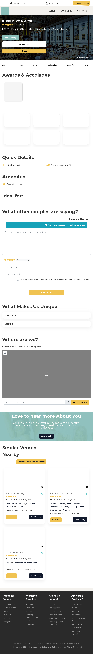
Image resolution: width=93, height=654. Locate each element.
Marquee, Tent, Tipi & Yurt (72, 507)
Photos (20, 65)
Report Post (83, 58)
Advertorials (76, 628)
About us (18, 643)
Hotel (5, 611)
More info (11, 517)
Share (24, 51)
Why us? (87, 65)
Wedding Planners (33, 621)
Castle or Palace (13, 504)
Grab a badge (76, 624)
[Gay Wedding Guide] (5, 14)
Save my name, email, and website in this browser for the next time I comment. (55, 280)
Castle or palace (9, 608)
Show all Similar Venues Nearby (31, 462)
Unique (21, 507)
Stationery (30, 624)
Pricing (74, 608)
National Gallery (15, 493)
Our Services (76, 611)
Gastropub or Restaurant (25, 563)
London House (14, 552)
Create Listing (77, 604)
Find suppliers (54, 608)
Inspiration (82, 11)
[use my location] (68, 402)
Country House (9, 604)
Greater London (61, 29)
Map (35, 65)
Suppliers (66, 11)
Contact (27, 643)
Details (4, 65)
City (22, 29)
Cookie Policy (73, 643)
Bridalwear (30, 608)
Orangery (54, 510)
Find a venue (54, 604)
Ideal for (70, 65)
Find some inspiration (57, 611)
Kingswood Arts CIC (61, 493)
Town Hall (7, 615)
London (48, 29)
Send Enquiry (10, 38)
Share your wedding (57, 618)
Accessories (30, 604)
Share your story (55, 615)
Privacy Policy (59, 643)
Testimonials (52, 65)
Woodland (7, 618)
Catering (29, 611)
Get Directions (80, 402)
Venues (53, 11)
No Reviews (19, 25)
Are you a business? (81, 3)
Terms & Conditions (42, 643)
